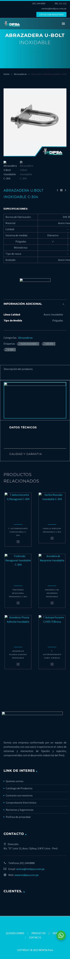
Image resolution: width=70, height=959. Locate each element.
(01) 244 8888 (38, 3)
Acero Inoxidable (29, 343)
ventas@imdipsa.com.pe (53, 8)
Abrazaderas (20, 74)
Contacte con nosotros (19, 795)
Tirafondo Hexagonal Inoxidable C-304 (18, 593)
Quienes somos (14, 781)
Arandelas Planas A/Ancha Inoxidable (18, 654)
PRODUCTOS (38, 933)
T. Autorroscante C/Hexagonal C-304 (18, 531)
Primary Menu (63, 23)
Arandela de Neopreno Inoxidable (52, 593)
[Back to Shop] (61, 190)
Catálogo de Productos (19, 788)
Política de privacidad (18, 817)
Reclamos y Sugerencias (19, 809)
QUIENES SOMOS (15, 933)
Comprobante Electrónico (21, 802)
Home (7, 74)
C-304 (10, 349)
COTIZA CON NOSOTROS (51, 14)
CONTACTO (35, 937)
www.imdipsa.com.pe (26, 875)
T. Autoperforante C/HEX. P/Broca (52, 654)
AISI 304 (49, 343)
